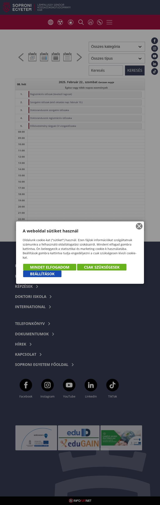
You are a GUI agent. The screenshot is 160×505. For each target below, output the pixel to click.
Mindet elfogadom (49, 267)
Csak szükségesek (102, 267)
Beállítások (42, 273)
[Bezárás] (139, 226)
